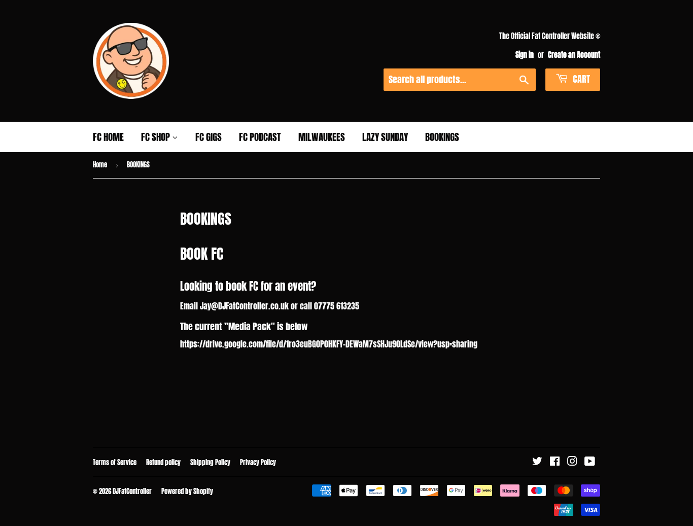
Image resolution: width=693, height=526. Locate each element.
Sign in (524, 55)
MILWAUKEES (321, 137)
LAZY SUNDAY (385, 137)
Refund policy (163, 462)
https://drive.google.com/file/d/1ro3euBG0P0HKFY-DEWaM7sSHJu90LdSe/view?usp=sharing (328, 344)
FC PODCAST (260, 137)
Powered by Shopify (187, 491)
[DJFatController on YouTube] (589, 461)
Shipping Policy (210, 462)
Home (100, 164)
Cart (580, 79)
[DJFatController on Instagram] (572, 461)
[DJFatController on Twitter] (537, 461)
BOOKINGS (442, 137)
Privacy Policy (258, 462)
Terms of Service (114, 462)
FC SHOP (156, 137)
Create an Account (574, 55)
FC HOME (108, 137)
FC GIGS (208, 137)
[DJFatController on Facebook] (554, 461)
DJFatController (132, 491)
